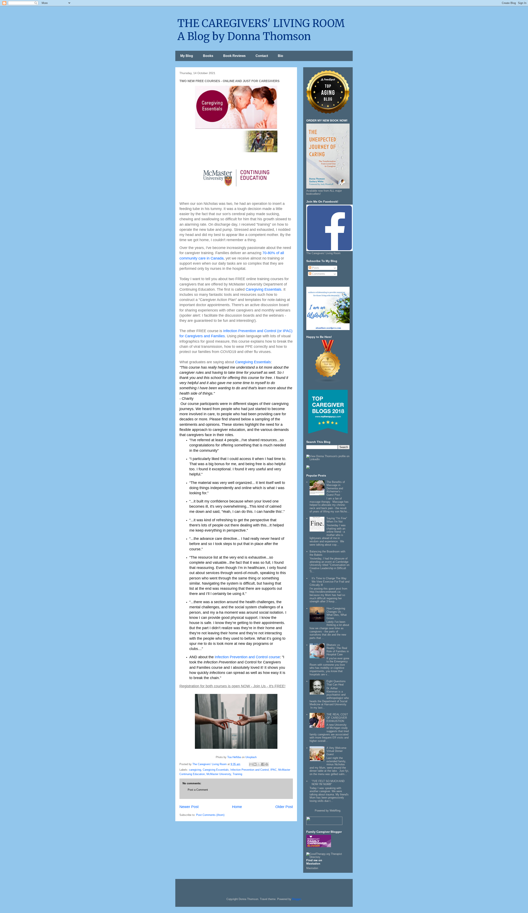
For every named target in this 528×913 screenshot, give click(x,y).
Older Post (284, 807)
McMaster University (218, 774)
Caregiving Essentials (263, 289)
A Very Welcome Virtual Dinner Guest (336, 751)
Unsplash (251, 757)
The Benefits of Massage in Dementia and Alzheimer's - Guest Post (335, 488)
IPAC (273, 769)
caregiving (195, 769)
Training (237, 774)
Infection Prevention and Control (249, 769)
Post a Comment (198, 789)
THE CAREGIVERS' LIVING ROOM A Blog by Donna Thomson (261, 30)
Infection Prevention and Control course (247, 657)
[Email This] (251, 764)
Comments (318, 273)
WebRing (335, 810)
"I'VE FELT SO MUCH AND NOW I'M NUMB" (328, 783)
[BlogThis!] (255, 764)
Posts (315, 267)
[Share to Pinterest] (267, 764)
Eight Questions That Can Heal (336, 683)
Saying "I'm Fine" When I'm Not (336, 520)
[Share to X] (259, 764)
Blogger (296, 899)
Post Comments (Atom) (210, 814)
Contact (262, 56)
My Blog (186, 56)
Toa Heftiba (234, 757)
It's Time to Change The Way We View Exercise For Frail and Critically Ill (329, 581)
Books (208, 56)
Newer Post (189, 807)
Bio (280, 56)
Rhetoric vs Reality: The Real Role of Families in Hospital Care (337, 649)
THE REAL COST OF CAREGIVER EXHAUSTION (337, 717)
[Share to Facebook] (263, 764)
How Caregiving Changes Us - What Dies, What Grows (336, 613)
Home (237, 807)
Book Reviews (234, 56)
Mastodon (312, 868)
